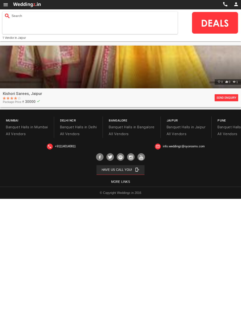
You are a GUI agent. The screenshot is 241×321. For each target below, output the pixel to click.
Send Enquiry (226, 97)
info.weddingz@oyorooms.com (180, 146)
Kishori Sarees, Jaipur (22, 93)
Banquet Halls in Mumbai (27, 127)
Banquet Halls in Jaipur (186, 127)
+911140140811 (62, 146)
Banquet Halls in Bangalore (131, 127)
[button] (5, 4)
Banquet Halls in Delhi (78, 127)
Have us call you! (120, 170)
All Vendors (16, 134)
